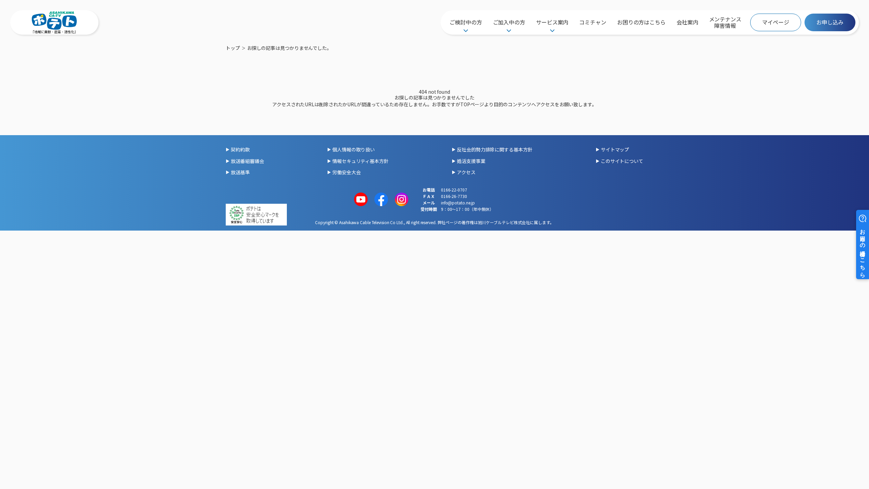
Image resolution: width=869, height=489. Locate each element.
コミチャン (592, 22)
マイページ (775, 22)
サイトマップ (615, 149)
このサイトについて (622, 161)
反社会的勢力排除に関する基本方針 (494, 149)
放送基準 (240, 172)
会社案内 (687, 22)
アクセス (466, 172)
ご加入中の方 (509, 22)
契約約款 (240, 149)
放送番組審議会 (247, 161)
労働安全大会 (346, 172)
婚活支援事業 (471, 161)
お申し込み (830, 22)
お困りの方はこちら (641, 22)
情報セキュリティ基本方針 (360, 161)
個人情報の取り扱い (353, 149)
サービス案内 (552, 22)
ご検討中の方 (465, 22)
